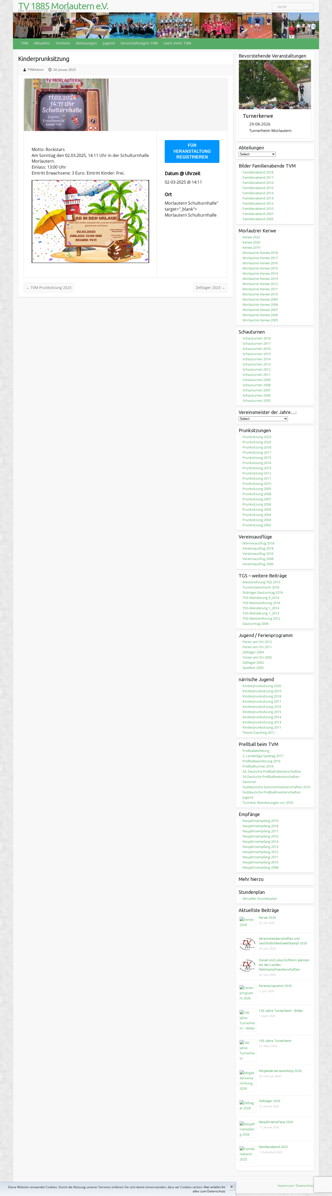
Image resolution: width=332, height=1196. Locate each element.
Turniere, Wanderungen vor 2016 (268, 802)
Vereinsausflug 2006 (258, 564)
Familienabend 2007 (258, 213)
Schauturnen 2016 (257, 348)
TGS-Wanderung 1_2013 (261, 613)
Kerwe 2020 (251, 242)
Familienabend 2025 (273, 1147)
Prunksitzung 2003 (257, 519)
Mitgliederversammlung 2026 (280, 1071)
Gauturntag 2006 (255, 623)
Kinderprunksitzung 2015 (262, 711)
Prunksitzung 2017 (257, 452)
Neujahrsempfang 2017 (260, 831)
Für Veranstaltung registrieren (192, 151)
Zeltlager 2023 (210, 287)
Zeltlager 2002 (253, 662)
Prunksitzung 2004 (257, 514)
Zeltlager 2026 (269, 1101)
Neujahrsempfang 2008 (260, 867)
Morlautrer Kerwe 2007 (260, 309)
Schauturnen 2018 (257, 338)
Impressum (286, 1185)
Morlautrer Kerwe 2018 (260, 252)
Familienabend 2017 (258, 177)
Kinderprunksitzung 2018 (262, 696)
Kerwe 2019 (251, 247)
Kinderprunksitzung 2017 (262, 701)
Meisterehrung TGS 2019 (261, 582)
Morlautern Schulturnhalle (191, 203)
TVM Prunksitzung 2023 (48, 287)
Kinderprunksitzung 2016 (262, 706)
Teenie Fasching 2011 (259, 732)
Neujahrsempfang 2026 (276, 1122)
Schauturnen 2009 (257, 379)
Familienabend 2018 (258, 172)
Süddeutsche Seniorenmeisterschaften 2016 (276, 787)
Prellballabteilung (256, 750)
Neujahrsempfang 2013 (260, 846)
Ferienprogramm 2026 (275, 985)
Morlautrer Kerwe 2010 (260, 294)
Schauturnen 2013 (257, 364)
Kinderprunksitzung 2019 (262, 691)
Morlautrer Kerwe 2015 (260, 268)
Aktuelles (42, 43)
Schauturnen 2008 (257, 385)
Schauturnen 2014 (257, 359)
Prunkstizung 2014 (257, 462)
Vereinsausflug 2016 (258, 553)
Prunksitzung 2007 (257, 499)
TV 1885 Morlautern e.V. (63, 6)
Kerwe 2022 (251, 237)
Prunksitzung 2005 (257, 509)
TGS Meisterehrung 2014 (261, 602)
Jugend (109, 43)
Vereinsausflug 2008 (258, 558)
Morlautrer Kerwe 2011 (260, 289)
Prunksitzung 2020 (257, 442)
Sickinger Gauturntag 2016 (263, 592)
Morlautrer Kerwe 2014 (260, 273)
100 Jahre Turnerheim (275, 1040)
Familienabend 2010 (258, 208)
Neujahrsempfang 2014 (260, 841)
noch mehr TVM (177, 43)
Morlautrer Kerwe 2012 (260, 283)
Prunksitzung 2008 (257, 494)
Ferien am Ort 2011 (257, 647)
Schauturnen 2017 (257, 343)
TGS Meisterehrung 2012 (261, 618)
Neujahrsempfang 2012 (260, 851)
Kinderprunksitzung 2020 (262, 685)
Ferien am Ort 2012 (257, 641)
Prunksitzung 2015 (257, 457)
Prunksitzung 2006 (257, 504)
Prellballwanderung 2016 (261, 761)
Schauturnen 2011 (257, 374)
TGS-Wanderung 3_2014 (261, 597)
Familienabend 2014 (258, 193)
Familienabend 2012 (258, 203)
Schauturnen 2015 (257, 353)
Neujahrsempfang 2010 (260, 862)
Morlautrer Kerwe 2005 (260, 320)
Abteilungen (86, 43)
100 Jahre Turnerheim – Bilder (281, 1010)
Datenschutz (305, 1185)
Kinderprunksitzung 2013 (262, 722)
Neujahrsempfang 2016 (260, 836)
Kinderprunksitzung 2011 (262, 727)
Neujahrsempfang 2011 (260, 857)
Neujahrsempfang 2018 (260, 826)
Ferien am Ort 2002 (257, 657)
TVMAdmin (36, 69)
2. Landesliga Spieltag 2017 (263, 755)
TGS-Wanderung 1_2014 (261, 608)
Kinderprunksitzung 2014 (262, 717)
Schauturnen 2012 (257, 369)
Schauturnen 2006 (257, 395)
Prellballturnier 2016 (258, 766)
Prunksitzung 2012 (257, 473)
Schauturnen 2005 (257, 400)
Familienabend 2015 (258, 187)
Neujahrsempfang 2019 (260, 820)
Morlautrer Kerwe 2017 (260, 257)
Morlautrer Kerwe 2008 (260, 304)
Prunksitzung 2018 (257, 447)
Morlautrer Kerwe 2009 (260, 299)
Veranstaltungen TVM (139, 43)
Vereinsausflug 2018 (258, 548)
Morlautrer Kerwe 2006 (260, 315)
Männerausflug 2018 (258, 543)
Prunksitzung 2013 (257, 468)
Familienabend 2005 (258, 219)
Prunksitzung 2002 (257, 525)
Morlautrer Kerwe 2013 (260, 278)
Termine (63, 43)
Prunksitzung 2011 (257, 478)
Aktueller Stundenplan (260, 898)
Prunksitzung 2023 (257, 436)
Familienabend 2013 (258, 198)
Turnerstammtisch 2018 (261, 587)
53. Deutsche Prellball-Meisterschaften (272, 771)
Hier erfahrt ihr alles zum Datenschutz (209, 1189)
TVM (24, 43)
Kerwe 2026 (267, 917)
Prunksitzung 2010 (257, 483)
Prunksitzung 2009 (257, 488)
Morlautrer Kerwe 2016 (260, 263)
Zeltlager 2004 (253, 652)
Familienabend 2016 (258, 182)
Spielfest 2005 (253, 667)
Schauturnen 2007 (257, 390)
